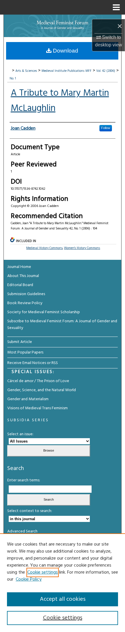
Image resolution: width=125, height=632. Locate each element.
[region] (62, 582)
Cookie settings (42, 572)
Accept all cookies (62, 599)
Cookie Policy (29, 579)
